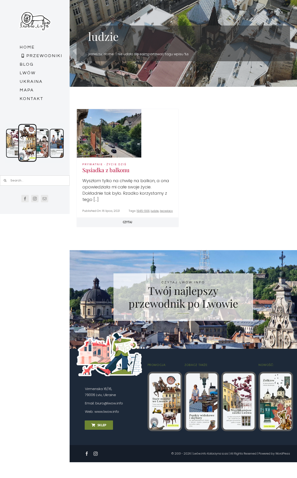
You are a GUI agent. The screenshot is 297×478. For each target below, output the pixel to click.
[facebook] (25, 198)
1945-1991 (143, 211)
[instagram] (35, 198)
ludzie (155, 211)
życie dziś (117, 164)
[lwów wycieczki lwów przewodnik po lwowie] (109, 111)
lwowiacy (166, 211)
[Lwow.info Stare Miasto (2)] (165, 375)
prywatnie (92, 164)
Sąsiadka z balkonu (105, 170)
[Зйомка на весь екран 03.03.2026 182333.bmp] (35, 124)
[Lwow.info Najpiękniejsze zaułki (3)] (238, 375)
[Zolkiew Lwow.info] (275, 375)
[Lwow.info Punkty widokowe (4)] (201, 375)
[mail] (44, 198)
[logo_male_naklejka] (35, 9)
